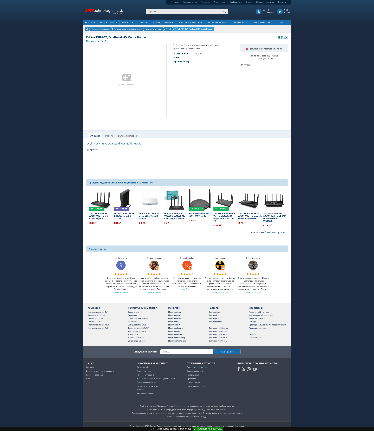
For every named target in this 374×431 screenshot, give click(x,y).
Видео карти (133, 335)
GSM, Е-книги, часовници (190, 22)
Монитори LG (174, 331)
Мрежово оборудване (218, 22)
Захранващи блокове (136, 341)
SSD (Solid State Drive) (137, 325)
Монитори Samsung (176, 338)
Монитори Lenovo (175, 328)
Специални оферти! (145, 351)
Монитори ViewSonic (177, 341)
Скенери (252, 335)
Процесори (132, 315)
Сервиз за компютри (265, 2)
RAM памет (132, 322)
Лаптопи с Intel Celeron (218, 328)
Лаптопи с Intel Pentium (218, 331)
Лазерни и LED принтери (259, 312)
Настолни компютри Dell (98, 328)
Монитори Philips (175, 335)
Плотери (252, 322)
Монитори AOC (174, 315)
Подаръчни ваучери (196, 386)
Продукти (175, 2)
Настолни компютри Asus (98, 325)
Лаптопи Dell (214, 315)
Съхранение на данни (163, 22)
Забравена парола (145, 393)
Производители (190, 2)
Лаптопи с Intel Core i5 (218, 338)
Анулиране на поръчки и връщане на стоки (156, 378)
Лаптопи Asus (214, 312)
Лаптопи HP (214, 318)
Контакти (282, 2)
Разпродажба (219, 2)
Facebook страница (94, 375)
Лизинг (249, 2)
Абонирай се (227, 352)
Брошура (94, 150)
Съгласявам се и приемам (207, 428)
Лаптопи (214, 308)
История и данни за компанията (100, 371)
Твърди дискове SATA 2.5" (138, 328)
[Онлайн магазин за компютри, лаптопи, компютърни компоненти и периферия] (87, 29)
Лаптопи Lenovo (215, 322)
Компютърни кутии (136, 338)
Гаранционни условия (146, 382)
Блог (88, 378)
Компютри (90, 22)
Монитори (174, 308)
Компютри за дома (95, 318)
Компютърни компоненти (143, 308)
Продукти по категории (197, 367)
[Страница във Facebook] (238, 369)
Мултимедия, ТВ (241, 22)
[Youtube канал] (255, 369)
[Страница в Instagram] (249, 369)
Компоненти (127, 22)
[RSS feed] (243, 369)
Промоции (205, 2)
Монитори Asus (174, 318)
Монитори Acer (174, 312)
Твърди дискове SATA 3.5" (138, 331)
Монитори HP (174, 325)
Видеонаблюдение (261, 22)
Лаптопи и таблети (108, 22)
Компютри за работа (96, 315)
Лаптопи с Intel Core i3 (218, 335)
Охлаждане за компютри (138, 318)
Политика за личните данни (149, 386)
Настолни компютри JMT (98, 312)
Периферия (143, 22)
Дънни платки (134, 312)
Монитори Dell (174, 322)
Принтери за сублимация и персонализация (267, 325)
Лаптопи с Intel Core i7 (218, 341)
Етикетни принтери (257, 318)
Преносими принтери (258, 328)
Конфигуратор (236, 2)
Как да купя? (142, 367)
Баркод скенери (255, 338)
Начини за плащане (145, 375)
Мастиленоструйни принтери (261, 315)
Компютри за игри (95, 322)
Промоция (191, 378)
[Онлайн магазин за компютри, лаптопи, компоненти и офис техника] (103, 13)
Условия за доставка (146, 371)
